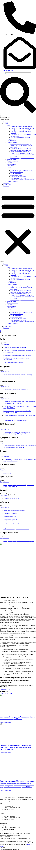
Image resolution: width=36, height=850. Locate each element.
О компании (7, 184)
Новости (6, 183)
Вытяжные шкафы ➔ (9, 516)
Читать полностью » (6, 722)
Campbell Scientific (12, 181)
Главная (5, 122)
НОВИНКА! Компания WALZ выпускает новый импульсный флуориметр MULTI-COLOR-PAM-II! (15, 747)
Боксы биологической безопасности (21, 170)
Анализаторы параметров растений (21, 126)
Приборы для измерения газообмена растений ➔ (18, 355)
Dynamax (9, 162)
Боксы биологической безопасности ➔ (14, 510)
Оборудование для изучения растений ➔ (15, 389)
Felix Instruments (12, 142)
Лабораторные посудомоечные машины (22, 179)
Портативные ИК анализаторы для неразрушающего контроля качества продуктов (21, 145)
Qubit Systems (11, 165)
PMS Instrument (11, 159)
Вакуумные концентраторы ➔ (12, 523)
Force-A (9, 167)
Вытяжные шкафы (15, 173)
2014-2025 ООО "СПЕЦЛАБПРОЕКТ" (15, 834)
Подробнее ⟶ (4, 344)
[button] (18, 225)
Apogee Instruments (12, 161)
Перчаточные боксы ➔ (10, 513)
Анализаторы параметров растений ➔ (14, 347)
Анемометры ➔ (8, 473)
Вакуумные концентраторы (18, 176)
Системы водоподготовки (18, 178)
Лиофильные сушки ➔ (10, 519)
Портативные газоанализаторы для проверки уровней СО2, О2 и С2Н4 (21, 149)
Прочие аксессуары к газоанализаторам (22, 158)
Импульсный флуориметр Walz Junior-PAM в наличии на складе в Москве (17, 718)
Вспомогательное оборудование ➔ (13, 362)
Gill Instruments (11, 164)
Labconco (9, 169)
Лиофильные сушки (16, 175)
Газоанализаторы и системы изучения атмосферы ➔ (19, 374)
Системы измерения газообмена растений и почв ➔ (18, 378)
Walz (8, 125)
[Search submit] (0, 116)
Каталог (5, 123)
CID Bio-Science (12, 140)
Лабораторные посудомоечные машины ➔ (16, 529)
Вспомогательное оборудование (20, 137)
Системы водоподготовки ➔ (12, 526)
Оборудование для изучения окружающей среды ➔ (18, 541)
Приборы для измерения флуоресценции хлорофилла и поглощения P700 (22, 129)
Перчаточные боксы (16, 172)
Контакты (6, 186)
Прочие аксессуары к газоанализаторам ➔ (16, 420)
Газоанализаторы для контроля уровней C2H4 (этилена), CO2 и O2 (21, 152)
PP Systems (10, 139)
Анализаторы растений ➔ (11, 498)
